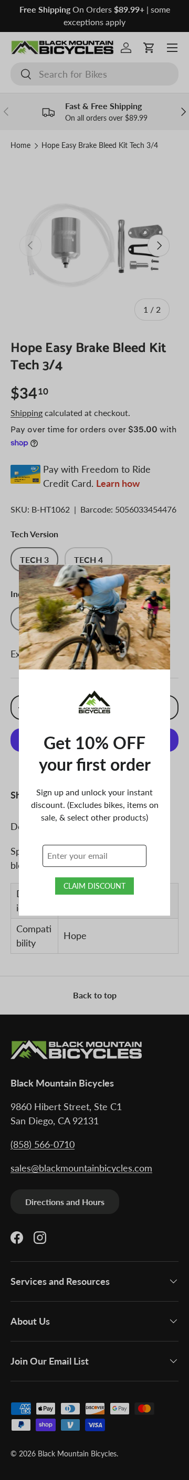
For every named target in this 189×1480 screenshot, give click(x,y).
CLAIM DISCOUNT (94, 885)
